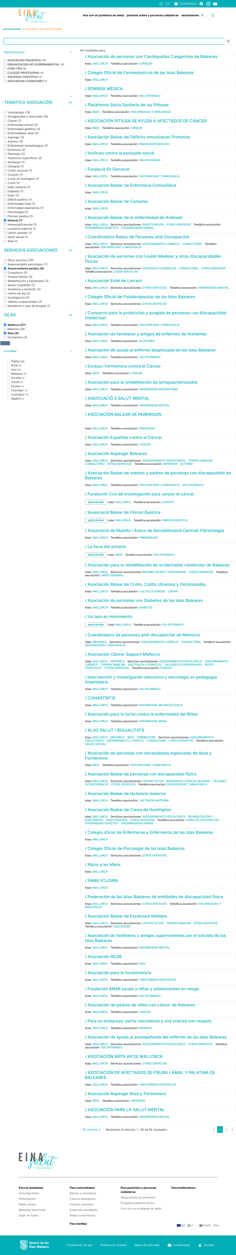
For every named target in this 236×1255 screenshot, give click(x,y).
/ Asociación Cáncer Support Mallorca (122, 654)
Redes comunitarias (82, 1215)
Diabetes (145, 607)
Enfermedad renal (153, 721)
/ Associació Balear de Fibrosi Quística (123, 512)
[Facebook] (201, 3)
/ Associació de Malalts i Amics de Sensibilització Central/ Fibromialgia (154, 530)
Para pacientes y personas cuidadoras (138, 1190)
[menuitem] (103, 15)
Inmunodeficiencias (154, 144)
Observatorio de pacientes (138, 1197)
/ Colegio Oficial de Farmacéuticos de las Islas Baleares (139, 72)
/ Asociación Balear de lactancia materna (125, 793)
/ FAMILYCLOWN (101, 880)
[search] (202, 15)
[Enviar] (228, 41)
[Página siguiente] (232, 1129)
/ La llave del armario (105, 546)
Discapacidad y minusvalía (151, 112)
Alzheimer (147, 341)
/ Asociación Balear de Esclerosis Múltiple (126, 916)
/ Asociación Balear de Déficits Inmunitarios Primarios (137, 136)
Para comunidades (82, 1187)
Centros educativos (82, 1198)
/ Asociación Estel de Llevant (113, 280)
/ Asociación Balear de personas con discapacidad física (140, 774)
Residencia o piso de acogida (188, 781)
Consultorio (192, 244)
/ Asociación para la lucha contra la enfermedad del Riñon (141, 714)
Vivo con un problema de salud (141, 1208)
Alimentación (27, 1198)
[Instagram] (208, 3)
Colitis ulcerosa (152, 591)
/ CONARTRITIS (100, 698)
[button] (37, 52)
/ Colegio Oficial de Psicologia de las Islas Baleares (135, 848)
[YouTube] (215, 4)
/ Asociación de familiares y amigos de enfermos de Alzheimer (146, 333)
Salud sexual (95, 744)
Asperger (170, 464)
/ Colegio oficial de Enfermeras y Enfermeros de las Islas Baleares (149, 832)
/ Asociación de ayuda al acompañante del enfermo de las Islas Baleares (156, 1037)
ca (168, 3)
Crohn (173, 591)
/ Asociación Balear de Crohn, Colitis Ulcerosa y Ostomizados (145, 584)
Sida (142, 963)
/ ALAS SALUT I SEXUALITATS (114, 730)
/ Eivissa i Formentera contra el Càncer (123, 366)
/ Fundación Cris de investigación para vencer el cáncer (139, 493)
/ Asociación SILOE (103, 956)
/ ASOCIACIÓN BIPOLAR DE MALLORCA (124, 1056)
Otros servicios (178, 224)
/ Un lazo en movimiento (108, 616)
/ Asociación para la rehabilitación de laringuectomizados (141, 382)
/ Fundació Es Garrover (107, 169)
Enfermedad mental (213, 287)
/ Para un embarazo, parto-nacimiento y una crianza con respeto (148, 1020)
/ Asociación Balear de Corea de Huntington (128, 809)
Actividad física (29, 1193)
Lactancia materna (154, 800)
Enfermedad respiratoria (158, 389)
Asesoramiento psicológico (163, 460)
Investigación (153, 224)
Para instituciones (183, 1187)
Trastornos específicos (157, 979)
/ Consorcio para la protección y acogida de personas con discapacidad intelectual (155, 315)
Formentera (146, 737)
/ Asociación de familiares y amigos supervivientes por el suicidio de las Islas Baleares (155, 938)
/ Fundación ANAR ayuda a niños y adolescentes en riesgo (142, 988)
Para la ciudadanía (31, 1187)
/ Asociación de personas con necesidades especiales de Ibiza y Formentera (148, 756)
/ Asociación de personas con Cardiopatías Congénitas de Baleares (151, 56)
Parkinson (147, 428)
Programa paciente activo (137, 1203)
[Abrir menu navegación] (212, 15)
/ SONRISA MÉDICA (104, 88)
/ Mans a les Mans (103, 864)
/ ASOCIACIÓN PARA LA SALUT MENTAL (125, 1109)
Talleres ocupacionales (183, 664)
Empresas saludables (83, 1210)
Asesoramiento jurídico (161, 244)
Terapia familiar (200, 460)
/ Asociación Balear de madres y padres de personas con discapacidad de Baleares (158, 475)
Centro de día (153, 781)
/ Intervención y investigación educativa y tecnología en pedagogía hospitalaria (151, 680)
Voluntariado (150, 95)
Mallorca (100, 63)
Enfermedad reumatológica (160, 705)
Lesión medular (126, 271)
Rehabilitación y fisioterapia (164, 572)
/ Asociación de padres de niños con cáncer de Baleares (140, 1004)
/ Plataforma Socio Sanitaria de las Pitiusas (127, 104)
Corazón (146, 63)
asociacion (96, 502)
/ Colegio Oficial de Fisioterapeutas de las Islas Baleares (140, 296)
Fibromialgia (148, 537)
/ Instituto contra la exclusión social (119, 153)
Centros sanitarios (82, 1204)
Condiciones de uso (79, 1245)
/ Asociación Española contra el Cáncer (123, 437)
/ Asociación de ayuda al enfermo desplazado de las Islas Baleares (150, 350)
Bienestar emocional (32, 1210)
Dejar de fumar (28, 1215)
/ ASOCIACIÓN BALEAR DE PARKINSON (123, 414)
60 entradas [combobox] (93, 1130)
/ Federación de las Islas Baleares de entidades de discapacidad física (154, 896)
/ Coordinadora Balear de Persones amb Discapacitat (137, 236)
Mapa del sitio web (147, 1245)
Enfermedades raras (137, 227)
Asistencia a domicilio (159, 268)
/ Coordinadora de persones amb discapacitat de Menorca (142, 634)
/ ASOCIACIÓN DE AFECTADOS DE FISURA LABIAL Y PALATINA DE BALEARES (150, 1075)
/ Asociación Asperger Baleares (116, 453)
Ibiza (96, 112)
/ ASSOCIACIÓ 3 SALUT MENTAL (117, 398)
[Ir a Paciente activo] (35, 16)
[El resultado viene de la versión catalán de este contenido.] (86, 422)
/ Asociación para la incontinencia (118, 972)
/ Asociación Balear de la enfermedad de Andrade (133, 217)
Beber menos (27, 1204)
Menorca (100, 642)
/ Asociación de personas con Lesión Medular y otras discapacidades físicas (153, 259)
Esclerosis (122, 926)
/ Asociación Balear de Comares (116, 201)
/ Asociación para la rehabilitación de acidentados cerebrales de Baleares (157, 564)
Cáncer (136, 128)
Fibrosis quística (175, 520)
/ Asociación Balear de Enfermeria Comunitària (130, 185)
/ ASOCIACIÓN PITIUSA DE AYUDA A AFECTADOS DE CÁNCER (146, 120)
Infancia (145, 1028)
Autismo (186, 464)
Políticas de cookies (113, 1245)
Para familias (78, 1223)
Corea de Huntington (202, 820)
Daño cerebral (112, 575)
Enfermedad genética (102, 227)
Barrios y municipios (83, 1193)
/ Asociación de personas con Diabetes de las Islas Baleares (144, 600)
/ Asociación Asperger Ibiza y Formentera (125, 1093)
